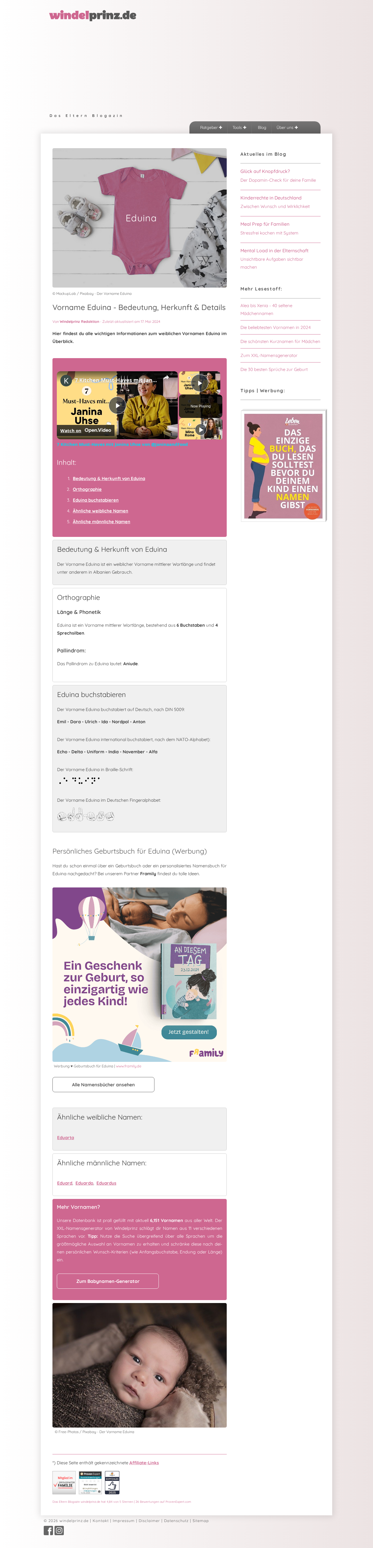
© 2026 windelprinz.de (66, 1520)
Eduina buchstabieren (96, 500)
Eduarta (65, 1137)
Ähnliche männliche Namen (101, 521)
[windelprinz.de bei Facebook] (48, 1533)
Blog (261, 127)
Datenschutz (176, 1520)
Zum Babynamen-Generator (108, 1281)
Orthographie (87, 489)
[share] (166, 377)
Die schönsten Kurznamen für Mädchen (280, 341)
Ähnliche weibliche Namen (100, 511)
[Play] (201, 429)
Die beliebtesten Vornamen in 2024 (275, 327)
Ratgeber (209, 127)
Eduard (64, 1183)
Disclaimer (149, 1520)
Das (121, 1502)
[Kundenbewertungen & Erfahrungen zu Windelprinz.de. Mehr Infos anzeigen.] (90, 1493)
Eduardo (84, 1183)
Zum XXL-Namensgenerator (269, 355)
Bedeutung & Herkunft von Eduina (109, 478)
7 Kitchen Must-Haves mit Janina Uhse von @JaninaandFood (116, 380)
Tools (238, 127)
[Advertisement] (186, 66)
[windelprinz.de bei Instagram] (59, 1533)
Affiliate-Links (144, 1462)
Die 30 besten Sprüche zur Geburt (274, 369)
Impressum (124, 1520)
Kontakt (101, 1520)
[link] (66, 380)
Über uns (286, 127)
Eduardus (106, 1183)
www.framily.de (128, 1066)
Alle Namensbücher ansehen (103, 1085)
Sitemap (201, 1520)
